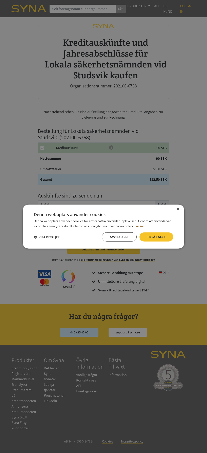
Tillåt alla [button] (156, 237)
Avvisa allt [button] (119, 237)
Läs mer (140, 226)
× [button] (177, 209)
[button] (47, 237)
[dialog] (103, 226)
